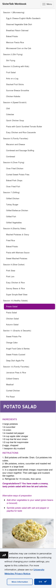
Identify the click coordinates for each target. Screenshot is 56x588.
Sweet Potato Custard (15, 354)
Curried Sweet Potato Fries (17, 174)
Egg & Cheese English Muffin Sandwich (23, 18)
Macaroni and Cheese (15, 144)
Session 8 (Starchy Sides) (14, 228)
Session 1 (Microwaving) (13, 12)
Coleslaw (10, 114)
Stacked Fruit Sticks (15, 84)
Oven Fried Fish (13, 186)
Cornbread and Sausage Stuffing (20, 150)
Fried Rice (10, 240)
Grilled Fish (11, 216)
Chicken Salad (12, 318)
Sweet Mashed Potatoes (16, 258)
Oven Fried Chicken (14, 168)
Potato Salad (11, 306)
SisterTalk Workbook (14, 3)
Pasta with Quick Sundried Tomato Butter (24, 126)
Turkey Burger (12, 204)
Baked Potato (12, 36)
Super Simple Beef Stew (16, 294)
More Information (20, 582)
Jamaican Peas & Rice (16, 372)
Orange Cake (11, 342)
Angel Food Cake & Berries (18, 348)
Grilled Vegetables (14, 222)
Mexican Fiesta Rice (15, 42)
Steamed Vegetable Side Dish (19, 24)
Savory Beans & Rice (15, 288)
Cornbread (10, 156)
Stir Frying (10, 60)
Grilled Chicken (12, 198)
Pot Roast (10, 396)
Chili (8, 108)
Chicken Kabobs (13, 96)
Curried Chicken (13, 390)
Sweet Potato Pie (13, 336)
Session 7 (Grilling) (11, 192)
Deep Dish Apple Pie (15, 360)
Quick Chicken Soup (15, 120)
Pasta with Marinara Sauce (17, 252)
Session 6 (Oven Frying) (13, 162)
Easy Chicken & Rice (15, 282)
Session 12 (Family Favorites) (16, 366)
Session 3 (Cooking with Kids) (16, 66)
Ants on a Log (12, 78)
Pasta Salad (11, 312)
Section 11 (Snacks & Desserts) (17, 330)
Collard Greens (12, 378)
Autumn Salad (12, 324)
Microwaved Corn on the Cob (18, 48)
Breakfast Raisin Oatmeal (17, 30)
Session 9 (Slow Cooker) (13, 264)
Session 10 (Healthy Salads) (15, 300)
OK (41, 581)
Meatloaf (10, 384)
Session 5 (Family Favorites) (15, 138)
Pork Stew (10, 270)
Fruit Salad (11, 72)
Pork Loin (10, 276)
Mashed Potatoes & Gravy (17, 234)
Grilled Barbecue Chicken (17, 210)
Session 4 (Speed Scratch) (14, 102)
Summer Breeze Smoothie (17, 90)
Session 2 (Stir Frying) (13, 54)
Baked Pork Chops (14, 180)
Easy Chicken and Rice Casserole (21, 132)
